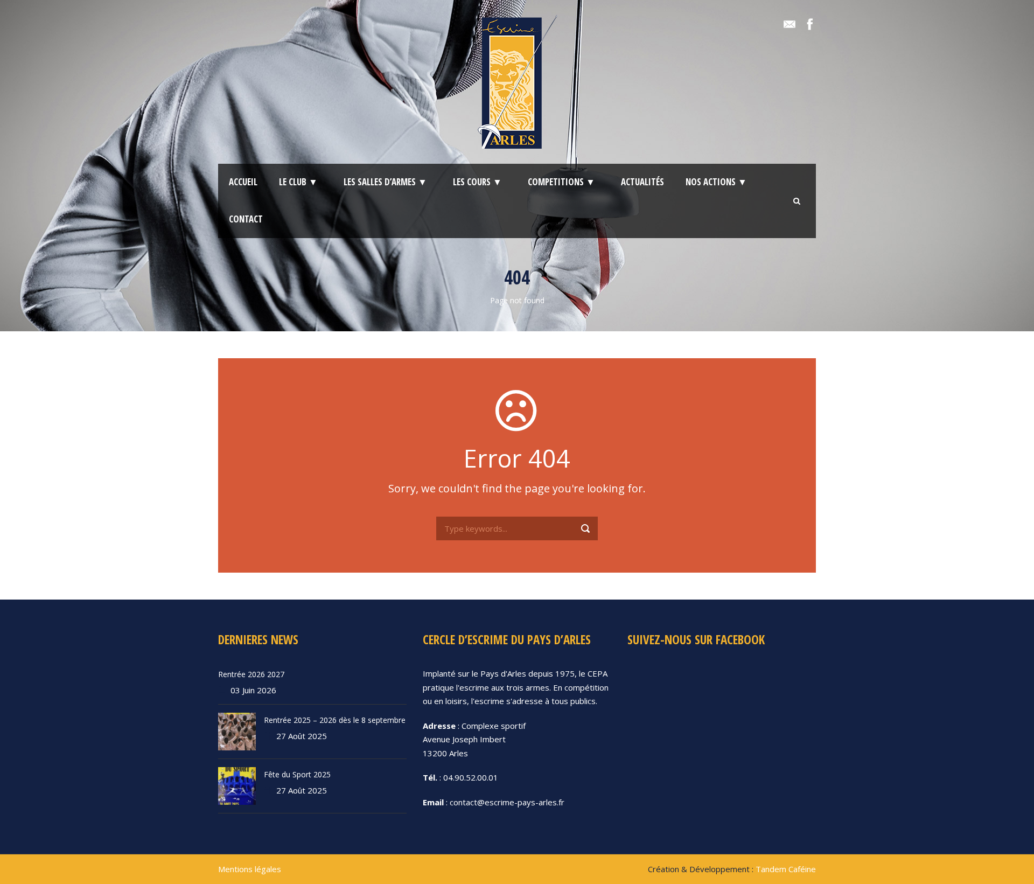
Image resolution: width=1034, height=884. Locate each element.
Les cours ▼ (477, 182)
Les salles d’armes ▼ (385, 182)
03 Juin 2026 (253, 690)
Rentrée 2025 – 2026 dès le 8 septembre (335, 720)
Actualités (642, 182)
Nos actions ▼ (716, 182)
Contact (246, 219)
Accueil (243, 182)
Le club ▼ (298, 182)
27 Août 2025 (301, 735)
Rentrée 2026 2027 (251, 674)
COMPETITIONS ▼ (561, 182)
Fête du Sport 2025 (297, 774)
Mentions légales (249, 869)
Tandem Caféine (786, 869)
